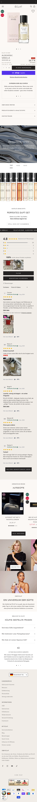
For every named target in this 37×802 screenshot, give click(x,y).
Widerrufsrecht (6, 714)
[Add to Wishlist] (33, 11)
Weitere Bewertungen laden (18, 469)
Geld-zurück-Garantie (8, 684)
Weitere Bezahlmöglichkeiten (18, 77)
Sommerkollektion (7, 730)
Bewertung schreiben (18, 278)
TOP (11, 165)
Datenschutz (5, 708)
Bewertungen (6, 736)
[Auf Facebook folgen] (3, 766)
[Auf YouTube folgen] (12, 766)
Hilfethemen (5, 711)
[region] (18, 654)
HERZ (18, 165)
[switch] (4, 798)
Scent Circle (5, 739)
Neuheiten (15, 567)
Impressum (5, 720)
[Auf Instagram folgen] (7, 766)
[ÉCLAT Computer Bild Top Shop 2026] (18, 782)
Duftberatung (6, 690)
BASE (25, 165)
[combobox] (18, 675)
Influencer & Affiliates (8, 742)
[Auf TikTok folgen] (17, 766)
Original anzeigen (26, 312)
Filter (18, 273)
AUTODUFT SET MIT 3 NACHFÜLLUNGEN (12, 518)
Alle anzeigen (18, 533)
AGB (3, 705)
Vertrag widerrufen (7, 696)
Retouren (4, 687)
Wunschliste (5, 693)
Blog (3, 733)
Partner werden (6, 745)
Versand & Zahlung (7, 717)
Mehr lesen (6, 310)
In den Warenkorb (23, 67)
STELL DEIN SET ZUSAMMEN (18, 224)
